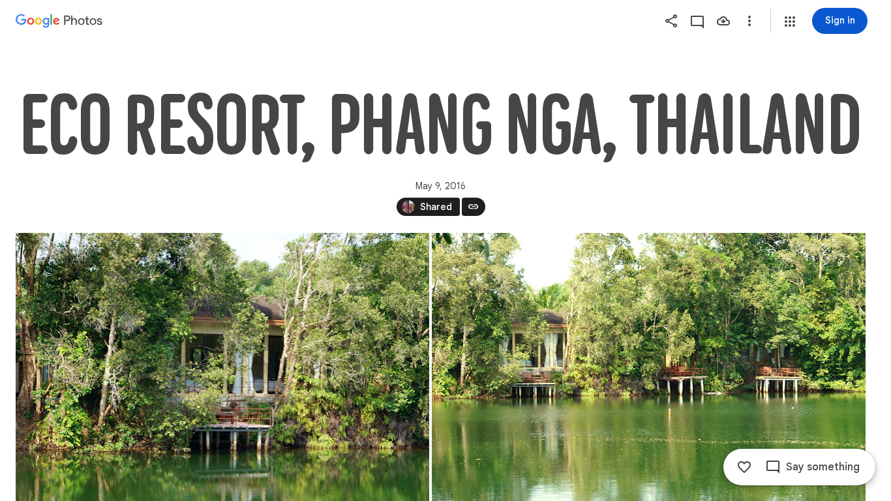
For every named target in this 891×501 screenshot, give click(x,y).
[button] (790, 21)
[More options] (749, 21)
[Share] (671, 21)
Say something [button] (823, 467)
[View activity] (697, 21)
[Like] (744, 467)
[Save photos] (723, 21)
